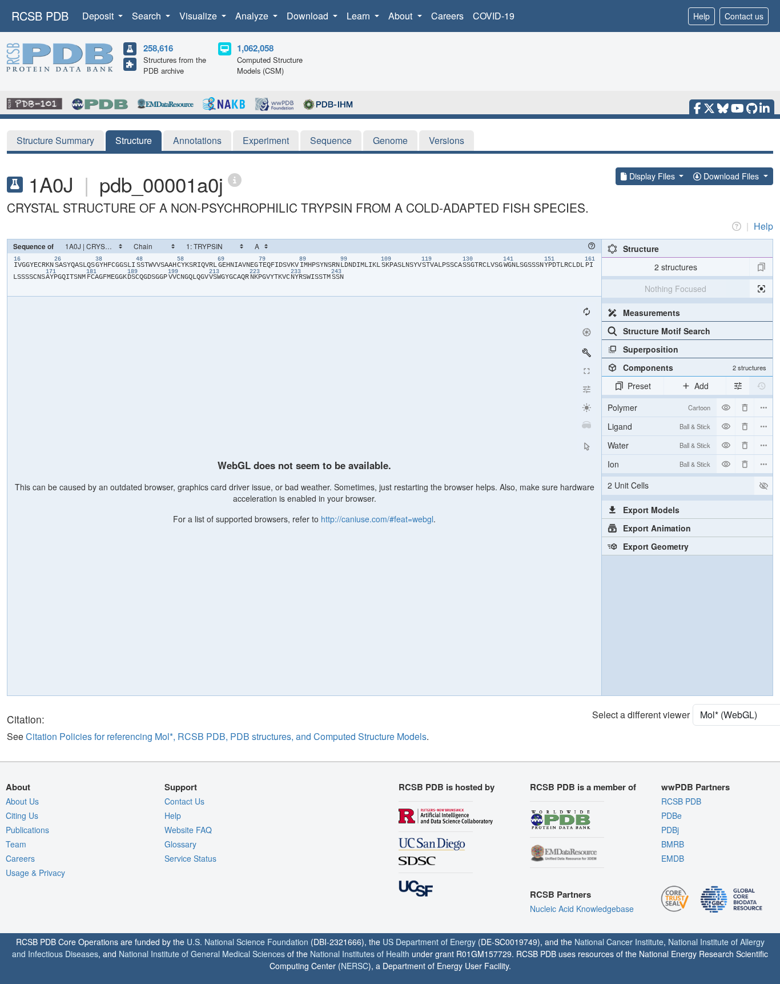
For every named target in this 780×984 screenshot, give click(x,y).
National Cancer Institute (619, 941)
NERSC (354, 965)
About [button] (401, 15)
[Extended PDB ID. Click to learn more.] (235, 179)
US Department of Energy (429, 941)
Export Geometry (656, 546)
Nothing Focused (675, 288)
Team (16, 844)
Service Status (190, 858)
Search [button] (147, 15)
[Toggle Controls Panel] (586, 352)
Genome (390, 140)
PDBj (670, 829)
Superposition (650, 349)
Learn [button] (359, 15)
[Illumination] (586, 407)
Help (701, 16)
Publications (27, 829)
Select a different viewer (641, 714)
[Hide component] (726, 407)
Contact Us (184, 801)
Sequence (331, 140)
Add (701, 385)
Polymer (659, 407)
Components (694, 367)
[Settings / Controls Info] (586, 389)
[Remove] (744, 407)
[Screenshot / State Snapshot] (586, 332)
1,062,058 (255, 48)
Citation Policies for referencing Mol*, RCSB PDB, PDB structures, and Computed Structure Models (226, 736)
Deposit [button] (99, 15)
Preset (639, 385)
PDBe (671, 815)
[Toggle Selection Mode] (586, 446)
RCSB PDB (40, 15)
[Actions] (763, 407)
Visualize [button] (199, 15)
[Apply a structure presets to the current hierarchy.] (761, 267)
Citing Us (22, 815)
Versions (446, 140)
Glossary (180, 844)
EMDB (672, 858)
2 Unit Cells (628, 485)
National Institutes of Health (359, 953)
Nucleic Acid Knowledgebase (582, 908)
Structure (133, 140)
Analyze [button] (253, 15)
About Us (22, 801)
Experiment (266, 140)
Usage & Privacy (35, 872)
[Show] (763, 486)
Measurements (651, 312)
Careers (447, 15)
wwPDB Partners (695, 787)
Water (659, 445)
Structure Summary (55, 140)
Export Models (651, 509)
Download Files (731, 176)
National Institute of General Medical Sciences (202, 953)
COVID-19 (493, 15)
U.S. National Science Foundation (247, 941)
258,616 (158, 48)
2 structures (675, 267)
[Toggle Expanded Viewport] (586, 371)
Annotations (197, 140)
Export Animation (657, 528)
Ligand (659, 426)
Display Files (652, 176)
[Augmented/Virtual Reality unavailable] (586, 426)
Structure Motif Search (666, 331)
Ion (659, 464)
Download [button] (309, 15)
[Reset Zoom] (586, 311)
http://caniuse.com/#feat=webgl (377, 519)
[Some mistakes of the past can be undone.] (761, 386)
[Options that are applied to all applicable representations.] (737, 386)
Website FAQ (188, 829)
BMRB (672, 844)
